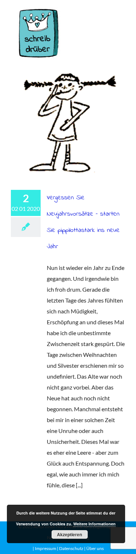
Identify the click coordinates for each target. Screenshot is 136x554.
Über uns (95, 548)
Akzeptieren (69, 534)
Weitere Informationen (94, 523)
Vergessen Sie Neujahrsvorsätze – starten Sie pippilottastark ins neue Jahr (68, 123)
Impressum (45, 548)
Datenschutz (70, 548)
